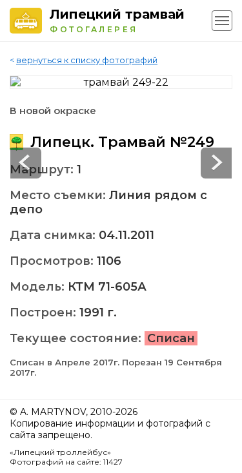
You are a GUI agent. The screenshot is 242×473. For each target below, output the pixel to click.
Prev (216, 163)
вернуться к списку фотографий (86, 60)
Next (25, 163)
